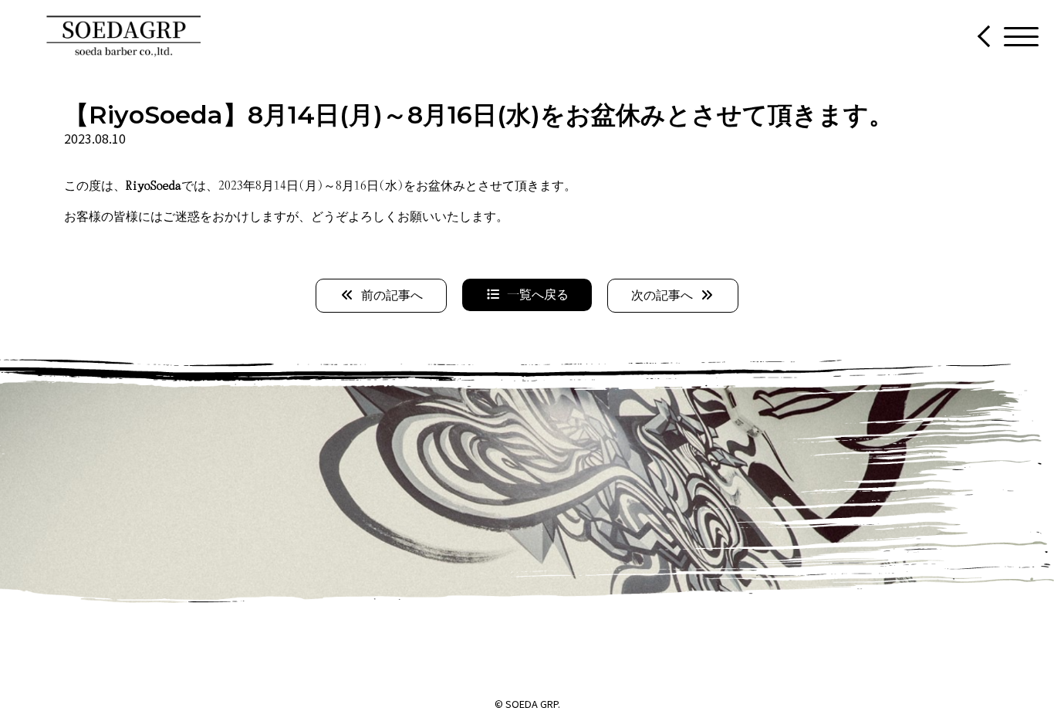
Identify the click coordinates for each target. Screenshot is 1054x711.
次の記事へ (665, 295)
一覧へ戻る (535, 294)
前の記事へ (389, 295)
